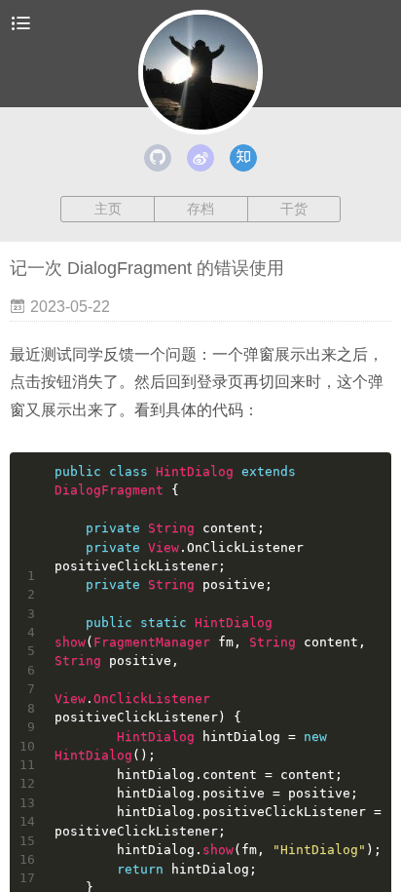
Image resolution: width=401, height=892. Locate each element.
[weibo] (200, 158)
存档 (200, 208)
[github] (157, 158)
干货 (294, 208)
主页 (108, 208)
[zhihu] (243, 158)
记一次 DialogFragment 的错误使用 (147, 268)
